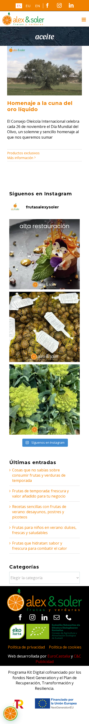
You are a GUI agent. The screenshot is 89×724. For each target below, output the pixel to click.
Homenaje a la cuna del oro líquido (39, 106)
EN (37, 5)
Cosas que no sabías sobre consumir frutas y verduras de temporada (39, 475)
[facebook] (20, 617)
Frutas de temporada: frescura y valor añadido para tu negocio (40, 493)
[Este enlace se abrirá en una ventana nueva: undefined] (44, 254)
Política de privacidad (26, 647)
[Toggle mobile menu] (84, 19)
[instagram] (32, 617)
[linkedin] (44, 617)
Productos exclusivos (23, 153)
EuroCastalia (58, 656)
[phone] (69, 617)
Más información (20, 157)
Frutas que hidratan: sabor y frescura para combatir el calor (39, 546)
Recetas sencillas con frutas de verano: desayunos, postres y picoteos (39, 512)
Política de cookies (65, 647)
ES (19, 5)
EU (28, 5)
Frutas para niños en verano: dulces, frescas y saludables (44, 530)
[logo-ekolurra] (44, 625)
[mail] (56, 617)
